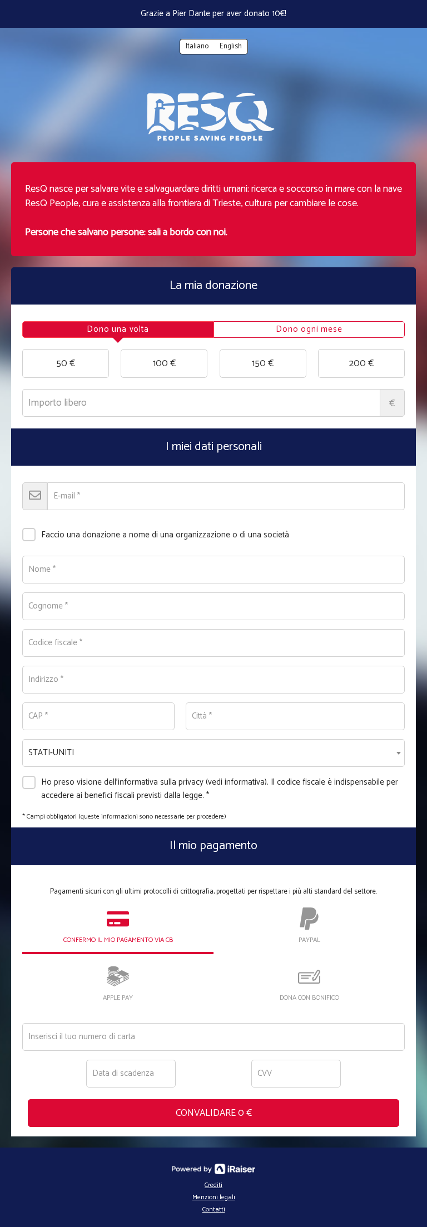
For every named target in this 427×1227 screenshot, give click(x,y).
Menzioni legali (213, 1197)
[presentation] (118, 329)
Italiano (197, 46)
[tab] (118, 329)
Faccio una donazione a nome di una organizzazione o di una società (165, 535)
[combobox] (213, 753)
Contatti (213, 1209)
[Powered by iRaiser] (213, 1169)
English (231, 46)
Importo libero (392, 403)
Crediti (213, 1185)
